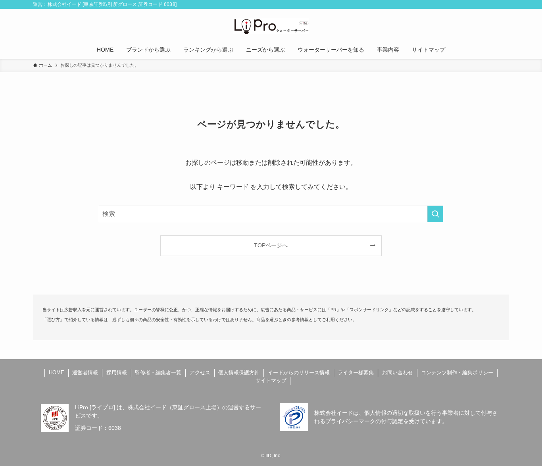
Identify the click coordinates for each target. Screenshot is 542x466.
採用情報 (116, 372)
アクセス (200, 372)
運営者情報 (85, 372)
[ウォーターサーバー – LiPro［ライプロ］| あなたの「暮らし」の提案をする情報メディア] (271, 26)
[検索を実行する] (435, 214)
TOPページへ (271, 245)
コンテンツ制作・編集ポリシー (457, 372)
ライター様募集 (356, 372)
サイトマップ (271, 380)
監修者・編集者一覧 (158, 372)
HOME (56, 372)
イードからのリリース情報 (299, 372)
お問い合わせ (397, 372)
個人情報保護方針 (238, 372)
